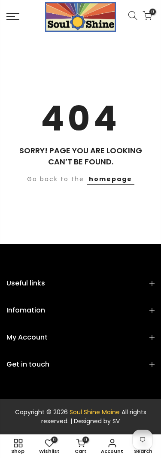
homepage (110, 179)
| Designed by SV (94, 421)
